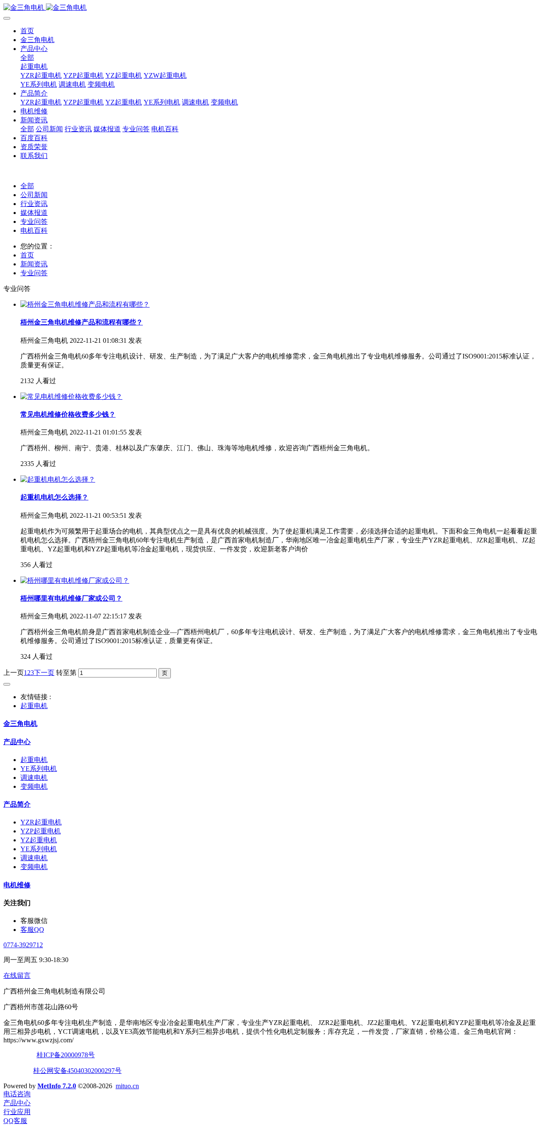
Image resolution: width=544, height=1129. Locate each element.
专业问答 (136, 129)
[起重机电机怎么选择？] (57, 479)
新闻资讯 (34, 120)
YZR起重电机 (41, 75)
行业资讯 (78, 129)
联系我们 (34, 155)
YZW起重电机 (165, 75)
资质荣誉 (34, 146)
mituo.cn (127, 1085)
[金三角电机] (272, 7)
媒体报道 (107, 129)
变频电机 (101, 84)
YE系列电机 (38, 84)
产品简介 (34, 93)
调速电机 (72, 84)
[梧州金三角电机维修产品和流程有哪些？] (85, 304)
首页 (27, 30)
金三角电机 (37, 39)
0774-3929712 (23, 944)
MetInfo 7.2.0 (56, 1085)
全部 (27, 57)
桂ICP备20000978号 (66, 1054)
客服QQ (32, 929)
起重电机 (34, 66)
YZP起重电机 (83, 75)
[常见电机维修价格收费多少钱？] (71, 396)
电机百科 (164, 129)
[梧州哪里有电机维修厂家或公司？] (74, 580)
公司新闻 (49, 129)
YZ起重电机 (123, 75)
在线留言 (17, 975)
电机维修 (34, 111)
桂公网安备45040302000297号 (77, 1070)
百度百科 (34, 137)
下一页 (44, 672)
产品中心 (34, 48)
